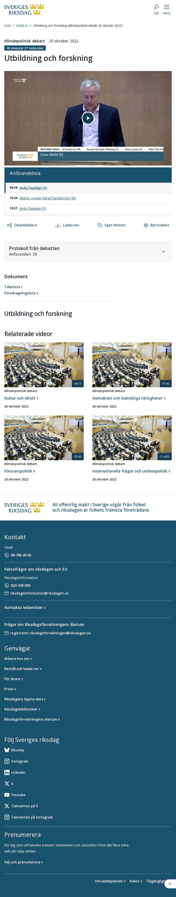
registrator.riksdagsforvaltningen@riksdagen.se (50, 633)
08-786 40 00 (21, 555)
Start (7, 25)
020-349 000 (20, 585)
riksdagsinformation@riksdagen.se (39, 593)
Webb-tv (22, 25)
